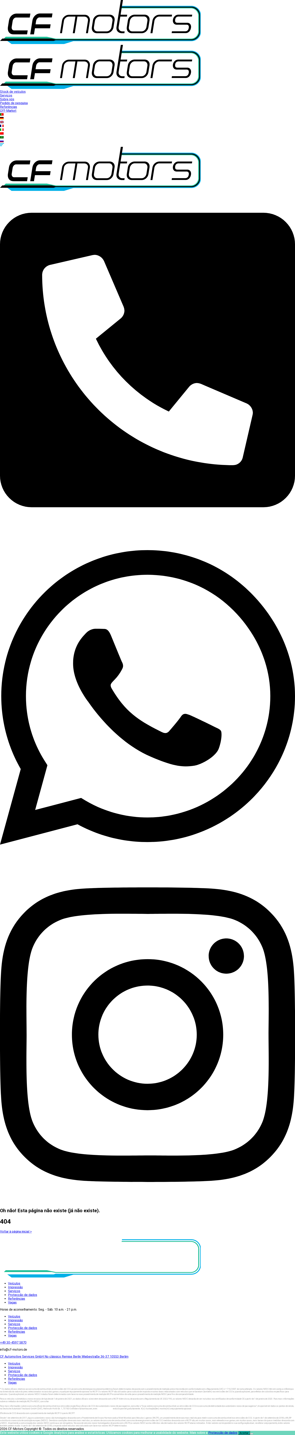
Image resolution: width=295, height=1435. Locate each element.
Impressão (15, 1287)
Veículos (14, 1283)
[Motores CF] (100, 43)
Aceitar (244, 1432)
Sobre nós (7, 99)
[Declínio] (251, 1433)
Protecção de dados (22, 1295)
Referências (8, 107)
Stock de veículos (13, 92)
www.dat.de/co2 (56, 1401)
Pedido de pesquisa (14, 103)
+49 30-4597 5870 (13, 1342)
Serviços (6, 95)
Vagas (12, 1302)
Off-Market (8, 111)
